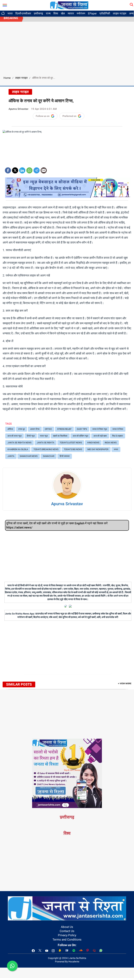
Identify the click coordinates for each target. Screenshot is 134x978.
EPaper (92, 13)
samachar (48, 456)
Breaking (11, 18)
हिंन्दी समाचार (65, 456)
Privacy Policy (67, 935)
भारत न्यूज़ (44, 436)
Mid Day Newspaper (97, 449)
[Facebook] (8, 169)
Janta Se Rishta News (19, 442)
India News (111, 442)
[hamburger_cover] (5, 4)
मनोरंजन (81, 13)
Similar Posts (19, 684)
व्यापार (71, 13)
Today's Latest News (71, 442)
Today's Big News (73, 449)
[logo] (69, 5)
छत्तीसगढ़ (38, 13)
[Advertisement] (67, 47)
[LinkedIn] (22, 169)
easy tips (82, 429)
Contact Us (67, 931)
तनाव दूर (21, 429)
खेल (63, 13)
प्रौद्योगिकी (104, 13)
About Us (67, 927)
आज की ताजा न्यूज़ (14, 436)
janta (11, 456)
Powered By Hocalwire (67, 961)
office (48, 429)
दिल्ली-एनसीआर (23, 13)
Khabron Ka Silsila (18, 449)
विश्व (55, 13)
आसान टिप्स (34, 429)
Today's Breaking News (46, 449)
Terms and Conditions (67, 939)
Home (7, 77)
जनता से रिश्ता (117, 429)
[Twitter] (15, 169)
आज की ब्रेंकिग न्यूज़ (80, 436)
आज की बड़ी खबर (100, 436)
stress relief (64, 429)
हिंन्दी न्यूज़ (31, 436)
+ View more (124, 683)
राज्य (48, 13)
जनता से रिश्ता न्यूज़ (99, 429)
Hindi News (93, 442)
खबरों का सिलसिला (60, 436)
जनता (116, 449)
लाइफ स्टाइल (119, 13)
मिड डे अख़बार (117, 436)
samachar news (29, 456)
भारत (10, 13)
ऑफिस (10, 429)
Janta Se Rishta (45, 442)
